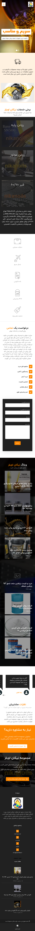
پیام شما (27, 424)
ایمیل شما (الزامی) (25, 410)
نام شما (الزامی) (26, 402)
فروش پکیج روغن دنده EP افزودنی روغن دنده (17, 910)
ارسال (17, 443)
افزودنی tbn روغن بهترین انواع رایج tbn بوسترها (17, 895)
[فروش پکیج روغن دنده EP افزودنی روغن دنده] (17, 904)
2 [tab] (3, 695)
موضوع (28, 417)
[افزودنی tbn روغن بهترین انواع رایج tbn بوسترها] (17, 888)
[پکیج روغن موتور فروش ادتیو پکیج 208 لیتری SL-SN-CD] (17, 870)
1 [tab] (4, 695)
